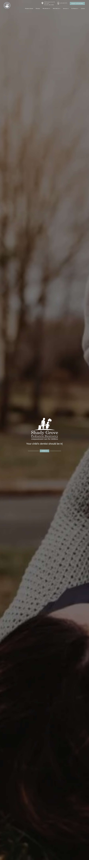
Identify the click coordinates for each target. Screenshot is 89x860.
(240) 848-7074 (63, 3)
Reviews (38, 8)
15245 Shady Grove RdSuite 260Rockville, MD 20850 (49, 3)
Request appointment (77, 3)
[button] (46, 8)
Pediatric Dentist (29, 8)
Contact (83, 8)
